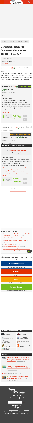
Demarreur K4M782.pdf (17, 150)
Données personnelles (24, 412)
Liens (3, 373)
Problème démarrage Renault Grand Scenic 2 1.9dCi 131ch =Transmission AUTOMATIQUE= (17, 235)
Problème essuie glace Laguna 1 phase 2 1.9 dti (14, 240)
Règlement (7, 413)
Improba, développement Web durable (16, 411)
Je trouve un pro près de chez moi (16, 275)
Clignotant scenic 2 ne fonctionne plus (13, 238)
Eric (14, 87)
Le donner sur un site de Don (16, 283)
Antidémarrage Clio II (8, 244)
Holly (12, 68)
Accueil (16, 2)
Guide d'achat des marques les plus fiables (16, 291)
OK (23, 402)
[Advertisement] (16, 21)
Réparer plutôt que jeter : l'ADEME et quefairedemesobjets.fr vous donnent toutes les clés (18, 359)
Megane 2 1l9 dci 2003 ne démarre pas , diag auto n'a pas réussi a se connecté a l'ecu (16, 250)
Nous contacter (24, 413)
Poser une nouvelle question (18, 191)
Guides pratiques (21, 361)
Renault (9, 59)
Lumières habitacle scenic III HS (11, 247)
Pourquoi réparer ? (12, 370)
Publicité (14, 413)
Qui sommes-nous (13, 410)
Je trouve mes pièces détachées (16, 267)
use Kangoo (5, 64)
